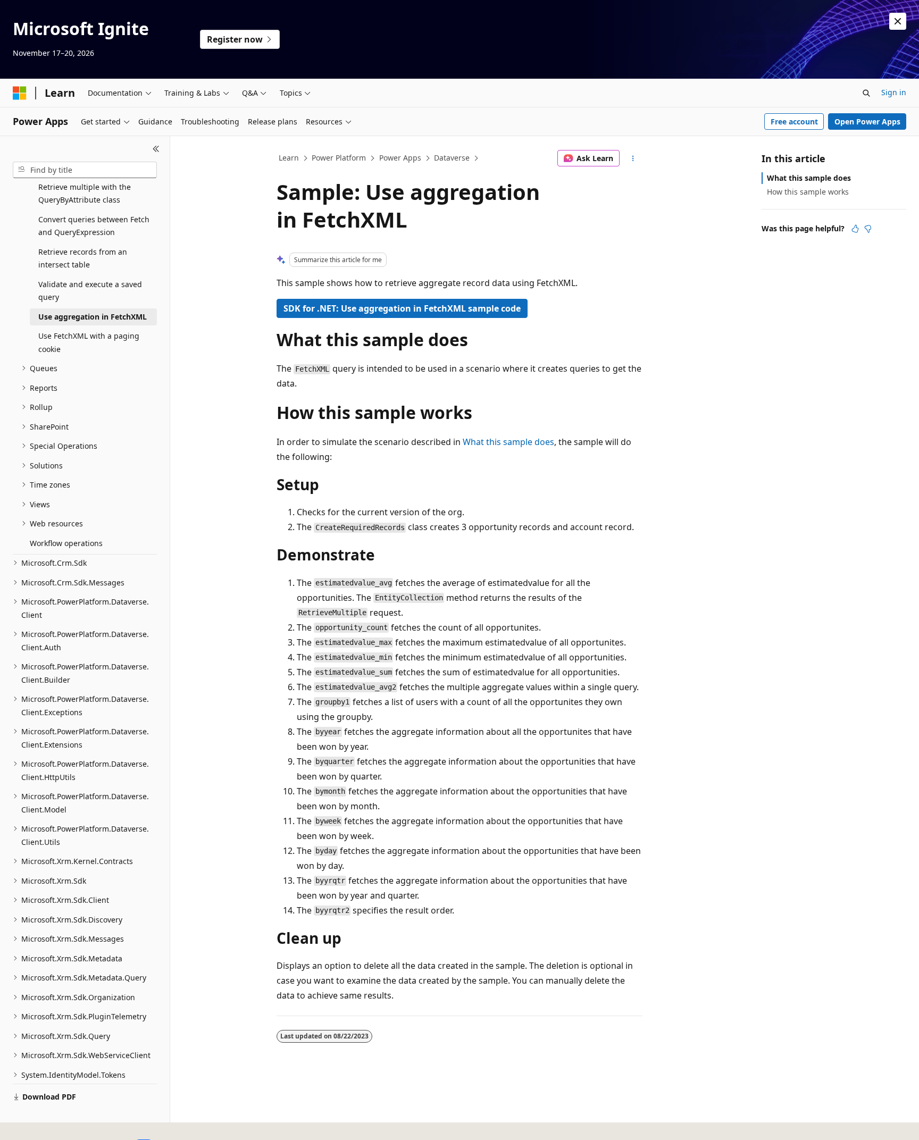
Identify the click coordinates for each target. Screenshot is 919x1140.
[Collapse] (156, 148)
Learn (289, 158)
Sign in (893, 92)
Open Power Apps (867, 121)
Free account (794, 121)
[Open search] (866, 93)
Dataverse (452, 158)
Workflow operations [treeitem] (66, 543)
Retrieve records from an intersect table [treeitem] (82, 258)
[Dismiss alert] (897, 21)
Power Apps (400, 158)
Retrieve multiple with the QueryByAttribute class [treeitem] (84, 193)
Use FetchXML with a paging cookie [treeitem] (88, 342)
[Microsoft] (20, 93)
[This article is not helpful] (868, 228)
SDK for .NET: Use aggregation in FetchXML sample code (402, 308)
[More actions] (633, 158)
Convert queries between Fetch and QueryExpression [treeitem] (93, 226)
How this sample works (808, 192)
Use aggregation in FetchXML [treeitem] (92, 317)
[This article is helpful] (855, 228)
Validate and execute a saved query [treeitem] (90, 291)
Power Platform (339, 158)
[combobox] (85, 170)
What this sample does (508, 442)
